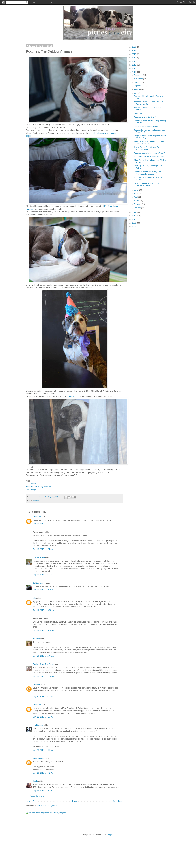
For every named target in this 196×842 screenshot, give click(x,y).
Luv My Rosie (39, 557)
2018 (134, 54)
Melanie (36, 639)
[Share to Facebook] (74, 497)
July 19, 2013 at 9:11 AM (43, 549)
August (137, 89)
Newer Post (31, 801)
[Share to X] (71, 497)
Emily (35, 781)
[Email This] (66, 497)
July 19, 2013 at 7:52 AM (43, 524)
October (137, 82)
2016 (134, 61)
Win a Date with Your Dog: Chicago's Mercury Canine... (149, 142)
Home (74, 801)
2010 (134, 219)
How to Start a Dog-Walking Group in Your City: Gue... (149, 148)
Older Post (117, 801)
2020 (134, 47)
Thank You (138, 113)
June (136, 190)
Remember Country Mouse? (38, 486)
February (138, 204)
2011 (134, 216)
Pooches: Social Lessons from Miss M (149, 153)
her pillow (73, 396)
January (137, 208)
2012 (134, 212)
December (138, 75)
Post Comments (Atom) (47, 806)
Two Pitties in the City (43, 497)
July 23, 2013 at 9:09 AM (43, 750)
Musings (36, 501)
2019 (134, 50)
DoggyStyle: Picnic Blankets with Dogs (150, 156)
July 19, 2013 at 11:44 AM (43, 656)
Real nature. (31, 484)
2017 (134, 58)
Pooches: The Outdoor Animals (146, 126)
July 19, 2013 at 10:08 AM (43, 590)
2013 (134, 72)
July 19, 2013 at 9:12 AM (43, 575)
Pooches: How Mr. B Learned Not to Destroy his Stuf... (148, 103)
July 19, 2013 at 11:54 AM (43, 676)
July (136, 93)
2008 (134, 226)
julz (34, 598)
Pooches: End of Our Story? (145, 117)
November (138, 79)
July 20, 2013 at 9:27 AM (43, 697)
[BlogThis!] (68, 497)
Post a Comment (37, 796)
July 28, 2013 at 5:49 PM (43, 791)
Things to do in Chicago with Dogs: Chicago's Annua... (148, 184)
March (137, 201)
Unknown (37, 517)
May (136, 193)
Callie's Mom (38, 583)
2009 (134, 223)
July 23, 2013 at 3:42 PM (43, 773)
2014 (134, 68)
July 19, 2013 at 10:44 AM (43, 630)
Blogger (109, 835)
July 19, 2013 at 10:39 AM (43, 610)
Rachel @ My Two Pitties (43, 664)
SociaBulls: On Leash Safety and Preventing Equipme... (147, 173)
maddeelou (38, 725)
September (139, 86)
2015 (134, 65)
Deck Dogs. (31, 489)
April (136, 197)
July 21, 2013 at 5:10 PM (43, 717)
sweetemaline (39, 758)
